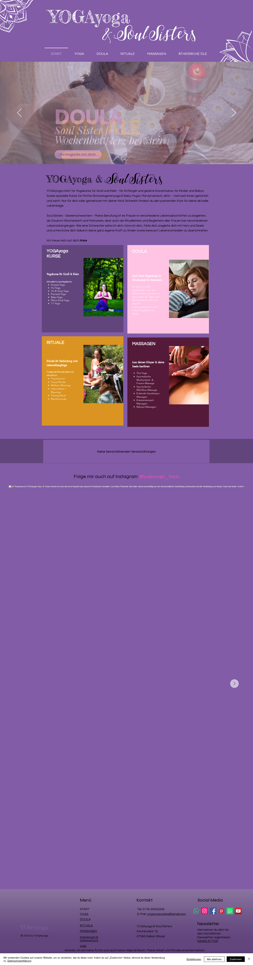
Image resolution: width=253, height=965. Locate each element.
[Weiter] (233, 112)
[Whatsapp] (196, 911)
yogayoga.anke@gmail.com (166, 914)
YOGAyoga (89, 16)
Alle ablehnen (214, 959)
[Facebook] (213, 911)
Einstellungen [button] (194, 959)
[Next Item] (234, 683)
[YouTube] (238, 911)
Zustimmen (236, 959)
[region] (82, 288)
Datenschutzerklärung (19, 960)
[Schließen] (249, 959)
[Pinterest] (221, 911)
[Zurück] (19, 112)
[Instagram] (204, 911)
